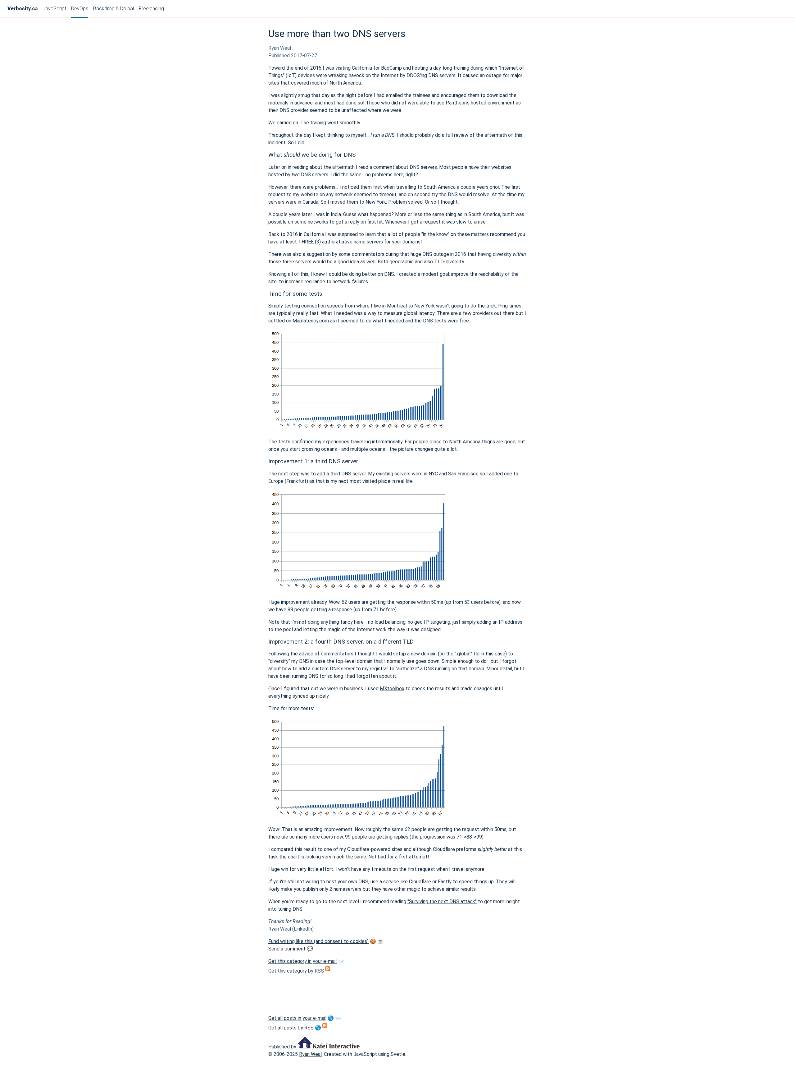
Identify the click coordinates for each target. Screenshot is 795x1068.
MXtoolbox (392, 688)
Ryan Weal (279, 929)
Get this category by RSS (296, 971)
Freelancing (151, 9)
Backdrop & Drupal (113, 9)
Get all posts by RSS (291, 1028)
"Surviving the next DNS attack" (442, 901)
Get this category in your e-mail (302, 961)
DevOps (79, 9)
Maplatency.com (311, 321)
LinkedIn (303, 929)
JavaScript (54, 9)
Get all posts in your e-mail (297, 1018)
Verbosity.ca (22, 9)
